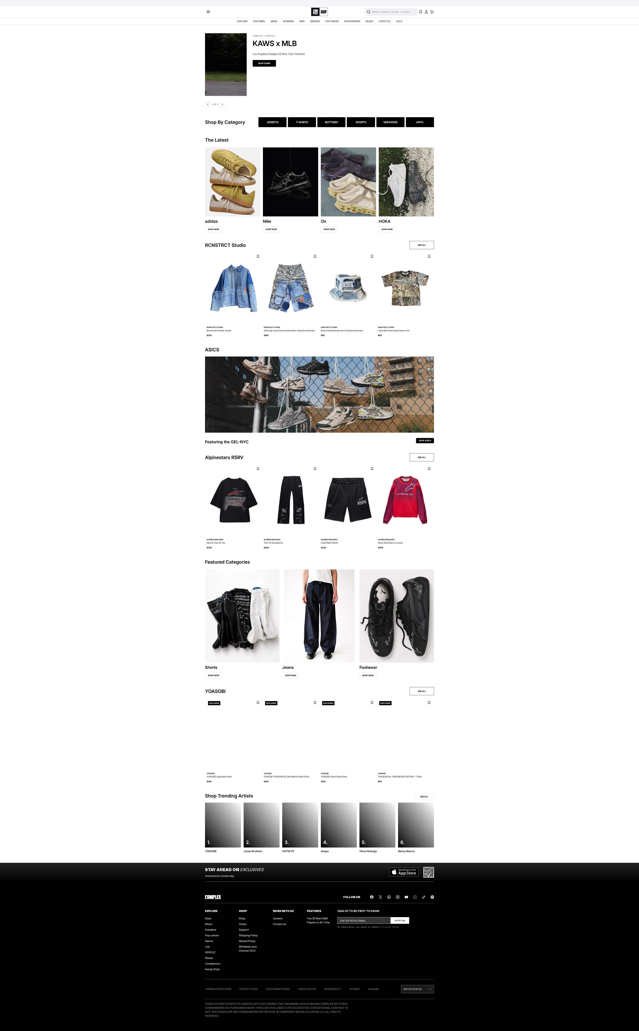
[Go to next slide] (222, 104)
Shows (209, 958)
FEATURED (259, 21)
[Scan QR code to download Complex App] (428, 872)
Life (207, 946)
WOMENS (288, 21)
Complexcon (212, 963)
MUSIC (369, 21)
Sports (209, 941)
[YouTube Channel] (406, 897)
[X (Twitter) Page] (380, 897)
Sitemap (354, 988)
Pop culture (212, 935)
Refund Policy (247, 941)
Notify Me (400, 920)
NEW (302, 21)
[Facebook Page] (371, 897)
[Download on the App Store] (404, 872)
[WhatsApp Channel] (389, 897)
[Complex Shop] (319, 12)
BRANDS (315, 21)
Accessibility (332, 988)
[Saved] (421, 11)
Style (208, 918)
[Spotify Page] (432, 897)
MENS (274, 21)
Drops (242, 924)
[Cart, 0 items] (432, 12)
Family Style (212, 969)
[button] (319, 62)
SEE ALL (422, 245)
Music (208, 924)
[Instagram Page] (397, 897)
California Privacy (278, 988)
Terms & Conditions (218, 988)
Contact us (279, 924)
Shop (242, 918)
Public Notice (307, 988)
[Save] (258, 256)
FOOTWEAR (332, 21)
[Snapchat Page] (415, 897)
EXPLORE (242, 21)
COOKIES (373, 989)
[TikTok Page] (423, 897)
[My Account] (426, 12)
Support (244, 929)
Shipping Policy (248, 935)
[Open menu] (208, 11)
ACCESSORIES (352, 21)
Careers (277, 918)
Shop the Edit (218, 63)
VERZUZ (210, 952)
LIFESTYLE (385, 21)
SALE (399, 21)
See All (424, 796)
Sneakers (210, 929)
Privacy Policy (391, 926)
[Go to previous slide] (208, 104)
